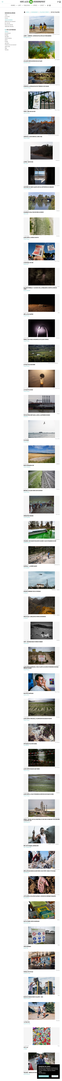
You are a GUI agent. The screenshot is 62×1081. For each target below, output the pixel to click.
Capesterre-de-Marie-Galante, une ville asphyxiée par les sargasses (39, 187)
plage (6, 48)
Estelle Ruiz (26, 416)
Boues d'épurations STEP (29, 465)
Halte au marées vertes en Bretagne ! (32, 921)
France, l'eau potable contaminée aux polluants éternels (36, 339)
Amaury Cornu (26, 695)
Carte (19, 5)
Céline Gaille (26, 213)
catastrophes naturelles (9, 26)
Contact (42, 5)
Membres (13, 5)
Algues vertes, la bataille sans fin (31, 237)
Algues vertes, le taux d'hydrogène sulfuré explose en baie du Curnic (39, 794)
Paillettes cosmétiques (28, 693)
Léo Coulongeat (26, 567)
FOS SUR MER (26, 440)
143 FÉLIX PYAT (27, 1022)
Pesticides (7, 49)
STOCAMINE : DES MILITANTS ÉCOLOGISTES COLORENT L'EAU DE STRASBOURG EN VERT (40, 541)
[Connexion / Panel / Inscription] (60, 2)
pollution (6, 31)
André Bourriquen (27, 62)
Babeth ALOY (26, 264)
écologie (6, 41)
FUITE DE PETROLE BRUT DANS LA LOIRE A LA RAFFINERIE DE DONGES (37, 415)
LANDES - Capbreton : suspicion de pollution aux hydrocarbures (37, 35)
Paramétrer (54, 1076)
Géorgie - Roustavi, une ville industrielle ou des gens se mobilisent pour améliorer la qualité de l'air (42, 820)
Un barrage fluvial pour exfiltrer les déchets (34, 212)
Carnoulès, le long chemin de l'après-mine (33, 136)
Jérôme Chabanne (27, 467)
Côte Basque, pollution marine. (30, 743)
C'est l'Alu (26, 1047)
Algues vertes (7, 46)
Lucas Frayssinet (27, 517)
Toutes (6, 15)
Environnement (8, 33)
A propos (35, 5)
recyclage (7, 36)
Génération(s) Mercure (28, 515)
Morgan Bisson (26, 441)
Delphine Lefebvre (27, 998)
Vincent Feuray (26, 239)
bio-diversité (7, 23)
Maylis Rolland (26, 872)
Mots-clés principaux (11, 29)
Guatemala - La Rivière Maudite (30, 566)
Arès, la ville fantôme (28, 314)
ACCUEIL (27, 12)
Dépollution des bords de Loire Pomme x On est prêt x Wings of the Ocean (39, 871)
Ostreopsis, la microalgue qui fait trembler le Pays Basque (36, 86)
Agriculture (7, 43)
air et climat (7, 16)
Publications (27, 5)
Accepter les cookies (43, 1076)
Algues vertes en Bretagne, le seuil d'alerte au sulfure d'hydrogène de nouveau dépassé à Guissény (41, 667)
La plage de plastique (28, 389)
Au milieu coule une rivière (29, 364)
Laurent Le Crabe (27, 973)
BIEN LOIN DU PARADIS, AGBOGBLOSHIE (31, 845)
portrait (6, 18)
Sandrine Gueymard (27, 188)
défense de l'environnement (10, 21)
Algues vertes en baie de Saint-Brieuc (32, 769)
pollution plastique (8, 38)
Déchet (6, 40)
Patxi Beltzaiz (26, 745)
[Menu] (2, 2)
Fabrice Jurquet (27, 138)
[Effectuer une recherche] (58, 2)
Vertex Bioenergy (27, 946)
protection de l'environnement (10, 45)
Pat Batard (26, 593)
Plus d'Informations (42, 1073)
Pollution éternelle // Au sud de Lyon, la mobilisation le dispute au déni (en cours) (40, 288)
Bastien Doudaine (27, 290)
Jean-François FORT (27, 847)
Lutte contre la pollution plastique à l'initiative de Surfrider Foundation (40, 896)
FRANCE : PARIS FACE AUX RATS (29, 111)
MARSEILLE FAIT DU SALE (28, 971)
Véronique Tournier (27, 37)
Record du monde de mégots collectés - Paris (33, 997)
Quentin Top (26, 948)
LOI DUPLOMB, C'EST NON (28, 262)
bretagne (6, 35)
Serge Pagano (26, 643)
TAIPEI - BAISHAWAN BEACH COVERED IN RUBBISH (33, 641)
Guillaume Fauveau (27, 87)
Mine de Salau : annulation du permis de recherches (35, 616)
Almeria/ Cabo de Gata (28, 162)
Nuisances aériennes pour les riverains (32, 591)
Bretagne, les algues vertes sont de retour (33, 490)
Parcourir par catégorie (10, 13)
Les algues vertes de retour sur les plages (33, 61)
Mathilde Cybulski (27, 542)
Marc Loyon (26, 163)
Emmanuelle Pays (27, 923)
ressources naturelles (9, 24)
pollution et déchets (8, 20)
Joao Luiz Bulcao (27, 113)
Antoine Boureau (27, 822)
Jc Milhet (25, 1049)
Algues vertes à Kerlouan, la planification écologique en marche (38, 718)
